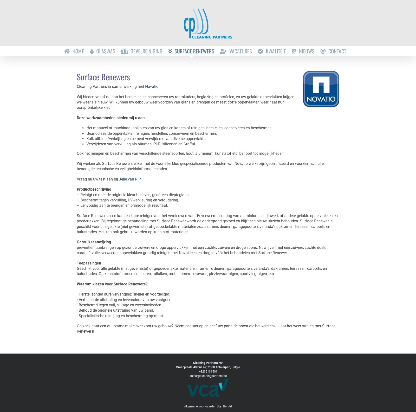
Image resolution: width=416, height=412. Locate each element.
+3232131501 (208, 371)
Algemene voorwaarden (200, 406)
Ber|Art (227, 406)
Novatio (151, 86)
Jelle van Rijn (130, 179)
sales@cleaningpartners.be (208, 376)
